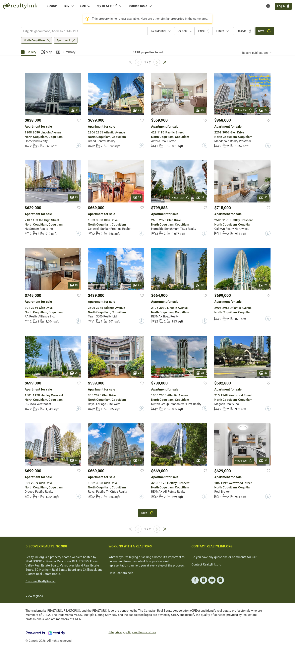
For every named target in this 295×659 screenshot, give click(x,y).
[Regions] (268, 6)
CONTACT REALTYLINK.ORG (212, 546)
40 (265, 197)
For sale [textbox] (182, 31)
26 (202, 110)
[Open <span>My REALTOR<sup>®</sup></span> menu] (120, 6)
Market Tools (137, 6)
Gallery (31, 52)
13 (76, 285)
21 (202, 460)
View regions (34, 596)
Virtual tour (241, 110)
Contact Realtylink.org (206, 564)
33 (202, 197)
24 (139, 372)
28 (265, 110)
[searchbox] (81, 31)
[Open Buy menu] (72, 6)
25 (139, 110)
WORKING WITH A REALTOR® (130, 546)
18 (76, 460)
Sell (83, 6)
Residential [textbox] (158, 31)
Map (49, 52)
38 (139, 460)
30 (202, 285)
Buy (66, 6)
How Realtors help (121, 573)
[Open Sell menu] (89, 6)
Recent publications (255, 53)
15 (76, 197)
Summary (68, 52)
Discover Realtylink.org (40, 581)
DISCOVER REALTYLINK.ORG (46, 546)
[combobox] (84, 31)
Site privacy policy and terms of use (132, 632)
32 (265, 460)
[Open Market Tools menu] (150, 6)
